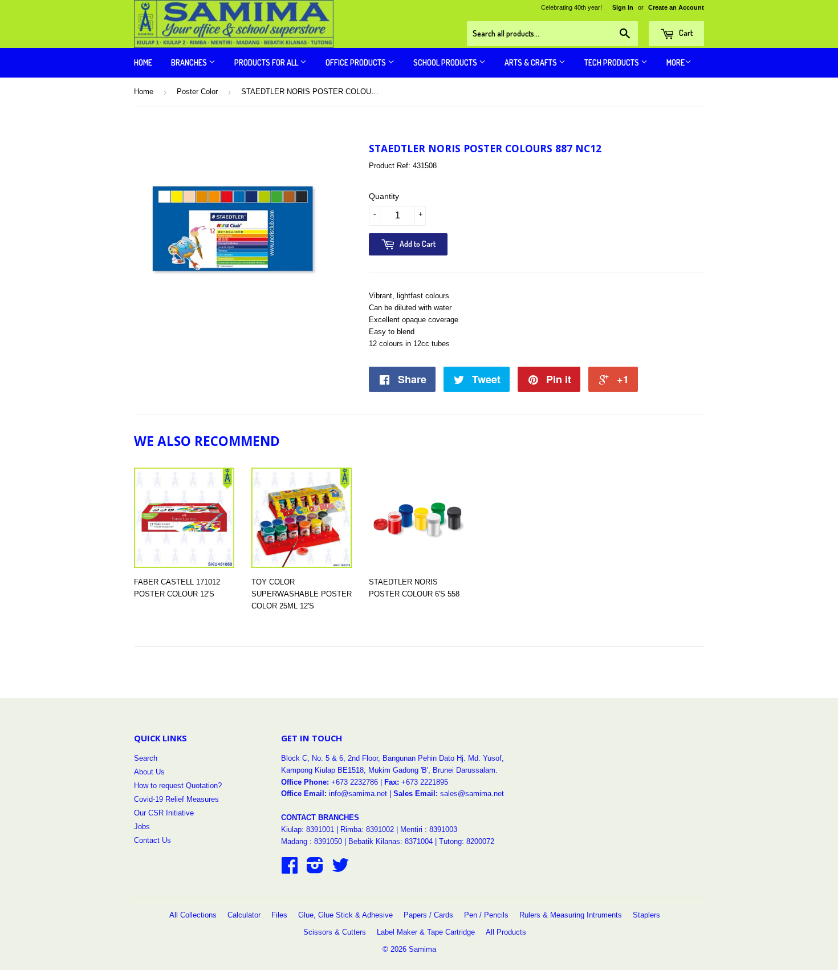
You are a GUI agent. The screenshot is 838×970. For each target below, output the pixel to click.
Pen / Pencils (486, 915)
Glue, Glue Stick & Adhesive (345, 915)
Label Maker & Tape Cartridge (426, 932)
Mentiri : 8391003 (428, 829)
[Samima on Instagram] (315, 869)
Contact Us (152, 840)
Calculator (244, 915)
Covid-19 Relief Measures (176, 799)
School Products (446, 62)
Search (145, 758)
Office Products (357, 62)
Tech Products (612, 62)
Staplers (646, 915)
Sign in (622, 7)
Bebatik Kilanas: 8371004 (391, 841)
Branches (190, 62)
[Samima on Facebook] (289, 869)
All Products (506, 932)
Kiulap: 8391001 (308, 829)
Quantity (384, 196)
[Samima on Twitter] (340, 869)
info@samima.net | (361, 793)
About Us (149, 772)
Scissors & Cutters (334, 932)
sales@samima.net (472, 793)
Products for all (267, 62)
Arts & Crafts (532, 62)
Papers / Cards (428, 915)
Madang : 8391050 (311, 841)
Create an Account (676, 7)
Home (143, 62)
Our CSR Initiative (164, 813)
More (675, 62)
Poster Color (197, 91)
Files (279, 915)
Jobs (142, 826)
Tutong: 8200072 (466, 841)
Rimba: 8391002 (367, 829)
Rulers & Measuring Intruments (570, 915)
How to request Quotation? (178, 785)
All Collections (193, 915)
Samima (422, 949)
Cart (685, 33)
